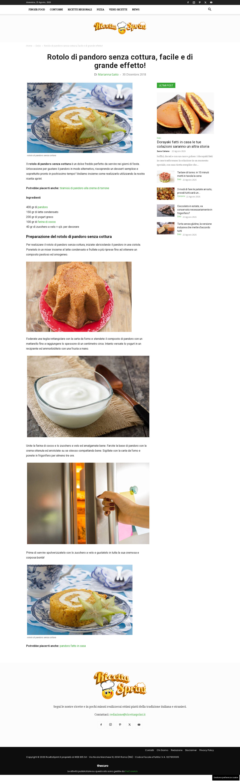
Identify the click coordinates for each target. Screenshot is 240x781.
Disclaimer (191, 750)
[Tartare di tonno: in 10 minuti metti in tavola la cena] (165, 177)
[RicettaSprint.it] (120, 28)
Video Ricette (118, 9)
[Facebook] (188, 2)
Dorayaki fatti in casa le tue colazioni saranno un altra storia (183, 144)
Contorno (181, 196)
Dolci (38, 45)
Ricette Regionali (80, 9)
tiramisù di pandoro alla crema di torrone (84, 188)
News (136, 9)
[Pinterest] (199, 2)
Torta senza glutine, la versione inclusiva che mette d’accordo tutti (194, 227)
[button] (209, 10)
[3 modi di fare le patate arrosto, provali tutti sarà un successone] (165, 194)
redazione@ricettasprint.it (127, 714)
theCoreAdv (131, 771)
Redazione (176, 750)
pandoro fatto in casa (73, 646)
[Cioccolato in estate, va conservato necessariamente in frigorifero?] (165, 210)
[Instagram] (193, 2)
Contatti (149, 750)
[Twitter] (205, 2)
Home (29, 45)
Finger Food (37, 9)
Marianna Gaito (108, 74)
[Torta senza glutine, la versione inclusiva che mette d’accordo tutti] (165, 228)
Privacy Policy (206, 750)
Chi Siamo (162, 750)
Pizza (100, 9)
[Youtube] (211, 2)
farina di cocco (47, 222)
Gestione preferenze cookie (226, 777)
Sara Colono (163, 151)
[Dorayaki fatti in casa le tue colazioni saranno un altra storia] (185, 113)
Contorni (56, 9)
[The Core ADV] (103, 767)
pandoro (43, 207)
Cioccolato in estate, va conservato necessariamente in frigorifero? (194, 210)
